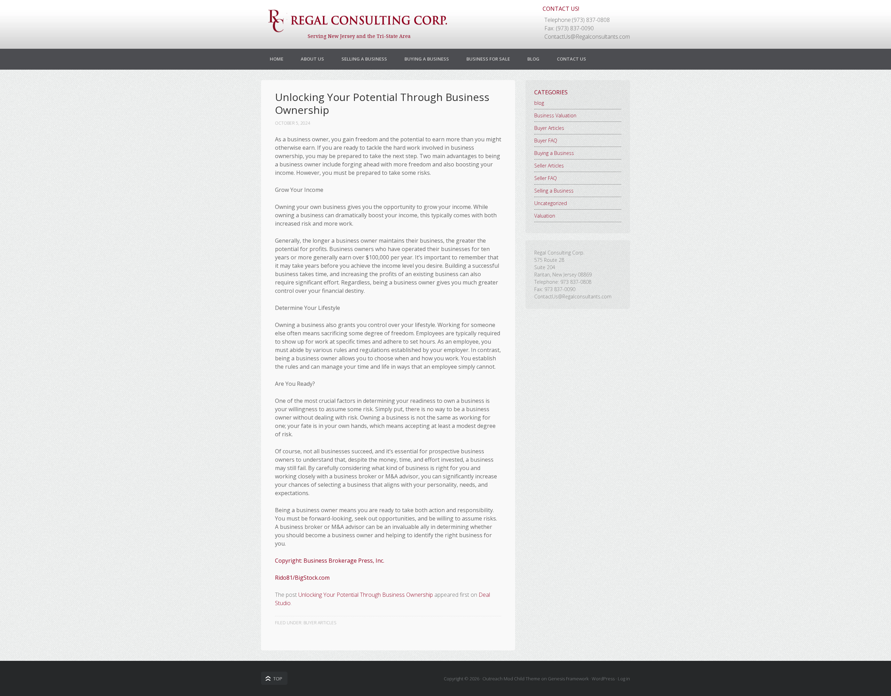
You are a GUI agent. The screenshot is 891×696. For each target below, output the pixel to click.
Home (276, 59)
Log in (624, 678)
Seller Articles (549, 165)
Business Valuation (555, 115)
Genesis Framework (568, 678)
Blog (533, 59)
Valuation (544, 215)
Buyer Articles (319, 623)
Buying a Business (426, 59)
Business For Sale (488, 59)
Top (277, 678)
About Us (312, 59)
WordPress (603, 678)
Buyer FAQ (545, 140)
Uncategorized (550, 203)
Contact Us (571, 59)
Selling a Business (364, 59)
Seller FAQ (545, 178)
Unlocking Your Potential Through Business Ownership (365, 595)
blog (539, 103)
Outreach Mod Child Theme (511, 678)
